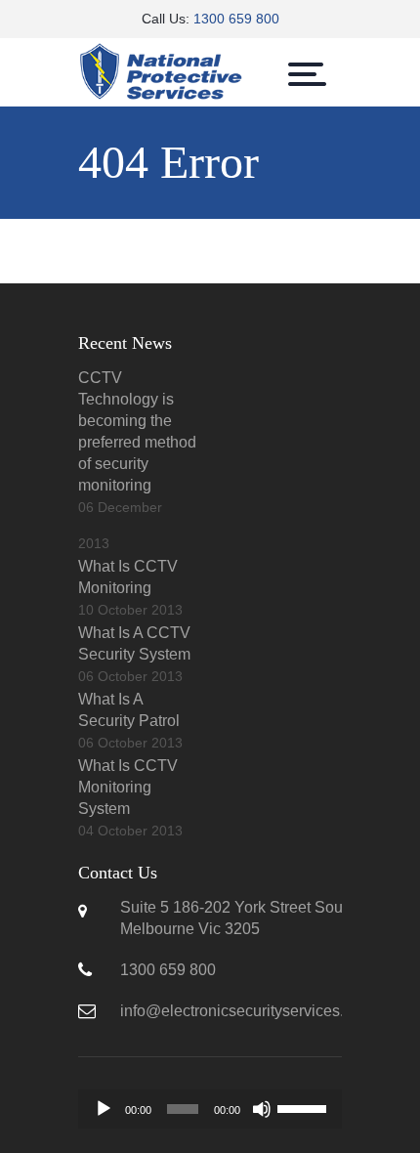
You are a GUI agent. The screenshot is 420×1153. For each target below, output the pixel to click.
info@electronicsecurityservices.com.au (257, 1011)
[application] (210, 1109)
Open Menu (307, 75)
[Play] (103, 1109)
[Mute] (262, 1109)
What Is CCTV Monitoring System (128, 787)
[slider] (304, 1107)
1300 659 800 (236, 18)
